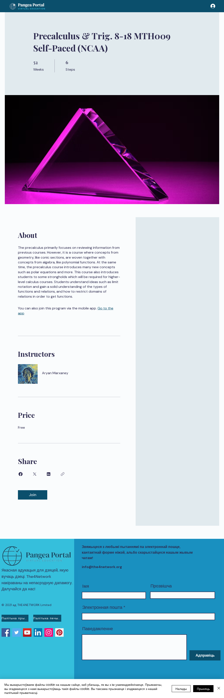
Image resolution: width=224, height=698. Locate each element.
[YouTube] (27, 632)
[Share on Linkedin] (48, 474)
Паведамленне (97, 628)
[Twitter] (16, 632)
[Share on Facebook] (20, 474)
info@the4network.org (102, 567)
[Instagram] (48, 632)
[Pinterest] (59, 632)
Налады (181, 688)
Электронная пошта (102, 607)
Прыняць (203, 688)
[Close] (218, 689)
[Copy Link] (62, 474)
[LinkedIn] (38, 632)
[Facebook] (6, 632)
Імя (85, 586)
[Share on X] (34, 474)
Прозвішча (161, 586)
